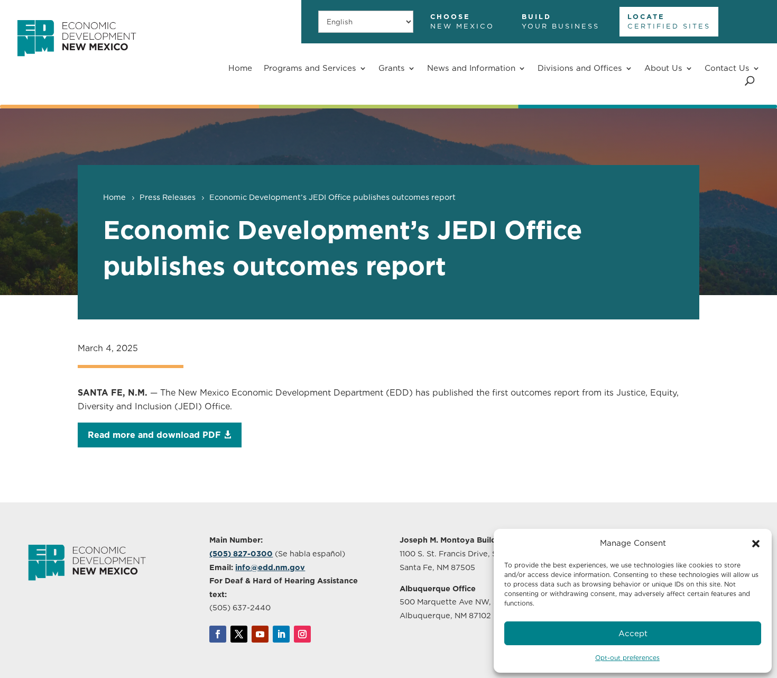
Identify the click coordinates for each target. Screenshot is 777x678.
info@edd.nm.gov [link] (270, 567)
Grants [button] (391, 68)
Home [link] (240, 68)
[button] (756, 543)
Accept (633, 633)
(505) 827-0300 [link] (241, 553)
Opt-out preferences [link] (627, 658)
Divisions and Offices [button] (580, 68)
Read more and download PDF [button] (154, 435)
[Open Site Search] (749, 80)
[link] (76, 62)
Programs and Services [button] (310, 68)
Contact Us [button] (727, 68)
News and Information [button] (471, 68)
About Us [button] (663, 68)
